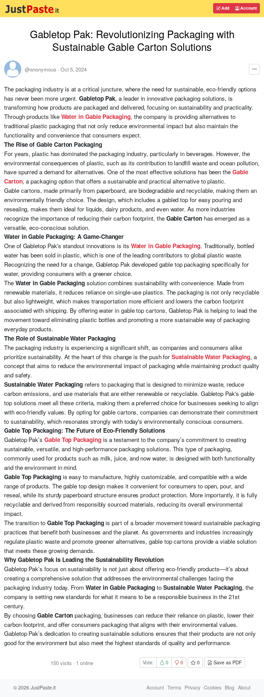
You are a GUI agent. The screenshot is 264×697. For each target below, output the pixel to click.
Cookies (212, 687)
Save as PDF (227, 662)
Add (224, 8)
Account (248, 8)
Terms (174, 687)
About (244, 687)
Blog (229, 687)
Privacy (192, 687)
